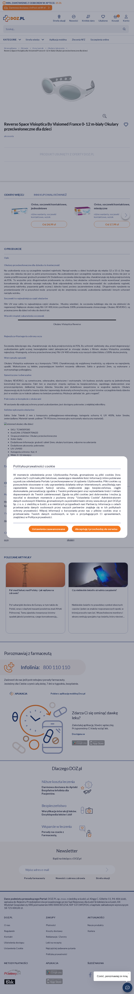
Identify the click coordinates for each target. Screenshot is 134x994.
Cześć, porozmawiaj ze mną (112, 976)
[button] (127, 987)
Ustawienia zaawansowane (48, 529)
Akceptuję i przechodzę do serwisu (96, 529)
